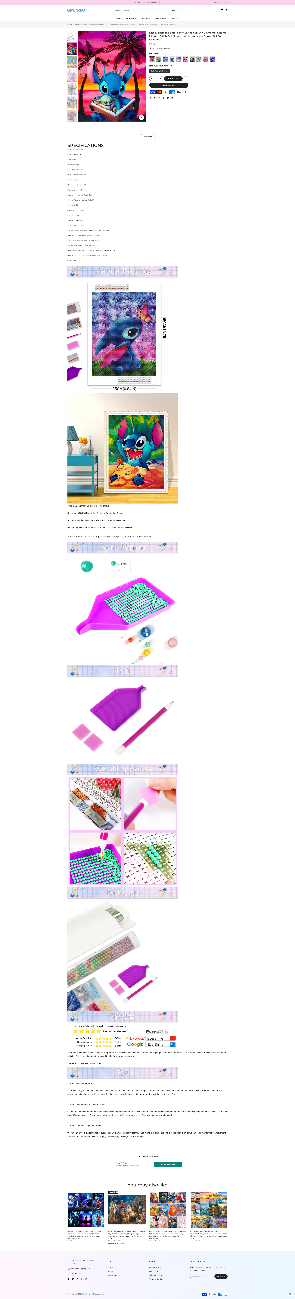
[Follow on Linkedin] (82, 1278)
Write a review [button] (168, 1164)
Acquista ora (168, 85)
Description (147, 136)
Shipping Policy (155, 1275)
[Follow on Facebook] (68, 1278)
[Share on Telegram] (168, 98)
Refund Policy (154, 1271)
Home (119, 18)
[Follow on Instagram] (77, 1278)
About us (112, 1267)
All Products (131, 18)
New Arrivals (160, 18)
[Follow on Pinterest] (86, 1278)
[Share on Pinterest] (159, 98)
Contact (173, 18)
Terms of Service (156, 1279)
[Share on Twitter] (155, 98)
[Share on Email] (172, 98)
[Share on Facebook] (150, 98)
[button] (113, 1244)
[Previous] (82, 76)
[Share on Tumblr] (163, 98)
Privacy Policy (155, 1267)
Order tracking (114, 1275)
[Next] (141, 76)
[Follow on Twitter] (73, 1278)
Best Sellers (146, 18)
